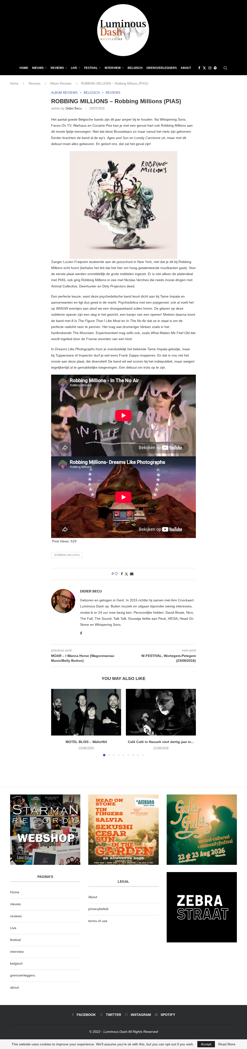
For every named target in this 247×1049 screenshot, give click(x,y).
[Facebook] (199, 68)
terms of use (97, 921)
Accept (206, 1044)
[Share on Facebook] (122, 574)
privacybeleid (98, 909)
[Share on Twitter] (126, 574)
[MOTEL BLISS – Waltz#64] (86, 712)
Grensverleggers (161, 68)
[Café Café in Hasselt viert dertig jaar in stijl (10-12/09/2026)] (161, 712)
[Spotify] (215, 68)
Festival (91, 68)
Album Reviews (61, 83)
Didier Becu (74, 108)
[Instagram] (209, 68)
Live (74, 68)
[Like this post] (116, 574)
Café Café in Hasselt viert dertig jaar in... (161, 742)
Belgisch (135, 68)
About (186, 68)
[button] (58, 722)
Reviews (57, 68)
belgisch (16, 963)
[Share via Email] (131, 574)
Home (24, 68)
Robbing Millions (67, 555)
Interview (113, 68)
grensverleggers (22, 975)
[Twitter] (204, 68)
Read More (226, 1044)
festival (15, 940)
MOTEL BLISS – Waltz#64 (86, 742)
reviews (16, 916)
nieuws (38, 68)
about (14, 987)
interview (17, 952)
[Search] (225, 68)
